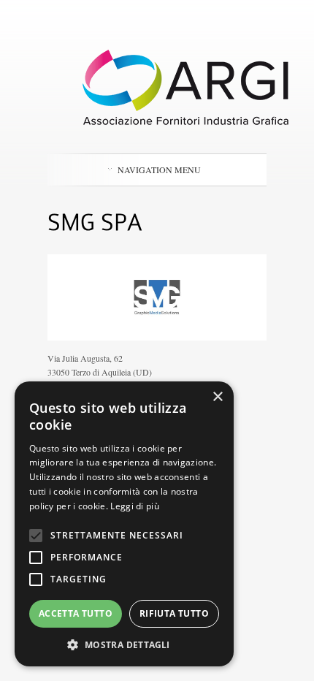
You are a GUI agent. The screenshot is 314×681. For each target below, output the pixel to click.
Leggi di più (134, 506)
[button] (124, 644)
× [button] (217, 397)
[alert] (124, 523)
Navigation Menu (159, 169)
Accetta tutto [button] (75, 613)
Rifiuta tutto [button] (174, 613)
